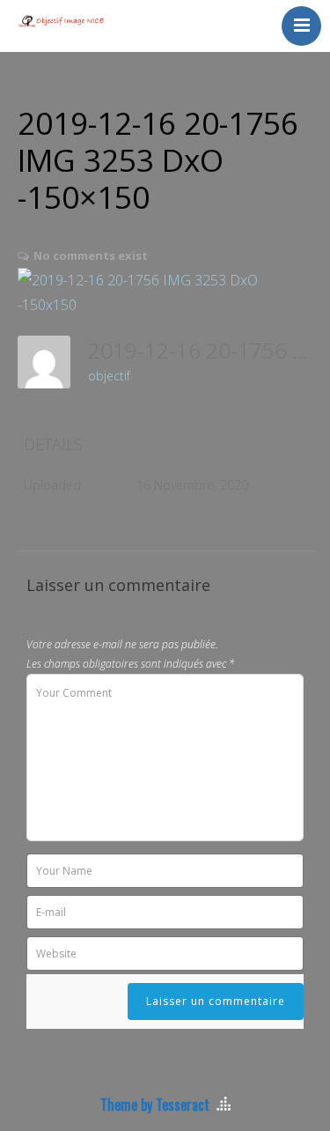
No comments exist (90, 255)
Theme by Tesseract (154, 1104)
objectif (109, 375)
